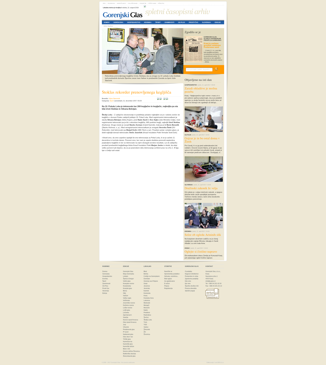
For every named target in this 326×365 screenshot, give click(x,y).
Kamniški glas (128, 344)
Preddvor (147, 312)
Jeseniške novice (129, 303)
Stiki (124, 293)
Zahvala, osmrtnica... (171, 276)
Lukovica (147, 300)
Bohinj (146, 274)
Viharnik (126, 327)
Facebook (111, 3)
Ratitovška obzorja (129, 354)
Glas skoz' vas (128, 337)
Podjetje (143, 3)
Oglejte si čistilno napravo (201, 251)
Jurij (124, 325)
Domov (107, 22)
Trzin (145, 322)
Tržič (145, 325)
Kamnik (146, 291)
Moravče (147, 308)
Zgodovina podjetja (191, 279)
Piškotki (161, 3)
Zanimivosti (169, 22)
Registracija (168, 288)
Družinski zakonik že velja (201, 188)
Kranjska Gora (149, 298)
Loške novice (127, 308)
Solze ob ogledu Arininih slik (203, 235)
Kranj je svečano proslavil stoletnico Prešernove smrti (212, 45)
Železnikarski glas (129, 356)
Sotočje (125, 317)
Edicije (218, 22)
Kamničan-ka (127, 341)
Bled (145, 271)
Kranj (145, 296)
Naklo (146, 310)
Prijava (166, 286)
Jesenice (147, 286)
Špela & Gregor (128, 279)
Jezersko (147, 288)
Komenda (147, 293)
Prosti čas (193, 22)
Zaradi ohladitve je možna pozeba (201, 90)
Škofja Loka (148, 320)
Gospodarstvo (133, 22)
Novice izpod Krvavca (130, 320)
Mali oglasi (168, 279)
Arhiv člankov (108, 26)
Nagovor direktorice (192, 274)
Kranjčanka (127, 286)
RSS (104, 3)
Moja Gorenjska (128, 274)
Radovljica (147, 315)
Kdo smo (188, 281)
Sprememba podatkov (172, 274)
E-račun (167, 283)
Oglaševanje (133, 3)
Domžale (147, 279)
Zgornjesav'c (127, 315)
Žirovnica (147, 334)
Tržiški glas (127, 339)
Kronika (147, 22)
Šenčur (146, 317)
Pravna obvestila (190, 288)
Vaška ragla (127, 298)
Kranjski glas (127, 288)
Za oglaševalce (169, 281)
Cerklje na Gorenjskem (152, 276)
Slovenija (206, 22)
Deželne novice (128, 305)
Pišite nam (152, 3)
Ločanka (126, 312)
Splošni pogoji (190, 291)
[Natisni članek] (167, 99)
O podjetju (188, 271)
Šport (158, 22)
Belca (125, 291)
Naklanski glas (128, 334)
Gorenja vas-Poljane (151, 281)
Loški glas (126, 310)
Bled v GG (126, 349)
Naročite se (168, 271)
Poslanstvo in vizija (191, 276)
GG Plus (181, 22)
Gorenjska (118, 22)
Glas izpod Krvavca (129, 322)
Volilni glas (127, 281)
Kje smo (188, 283)
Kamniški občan (128, 346)
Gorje (145, 283)
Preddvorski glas (129, 329)
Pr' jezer (126, 332)
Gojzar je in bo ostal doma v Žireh (202, 139)
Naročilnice (121, 3)
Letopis (125, 276)
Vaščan (125, 296)
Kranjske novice (128, 283)
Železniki (147, 329)
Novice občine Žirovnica (131, 351)
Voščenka (126, 300)
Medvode (147, 303)
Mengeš (146, 305)
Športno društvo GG (192, 286)
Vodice (146, 327)
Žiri (145, 332)
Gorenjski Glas (128, 271)
